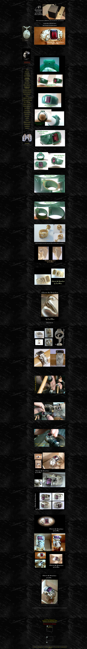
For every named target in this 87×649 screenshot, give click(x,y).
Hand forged (27, 108)
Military (27, 96)
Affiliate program (27, 122)
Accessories (27, 110)
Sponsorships (27, 124)
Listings (27, 118)
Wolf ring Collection (27, 92)
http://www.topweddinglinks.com (49, 621)
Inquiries (27, 128)
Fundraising (27, 126)
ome (27, 69)
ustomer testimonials (27, 78)
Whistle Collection (27, 106)
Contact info (27, 73)
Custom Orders (27, 75)
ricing (27, 120)
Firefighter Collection (27, 98)
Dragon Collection (27, 104)
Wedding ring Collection (27, 87)
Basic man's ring (27, 84)
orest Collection (27, 94)
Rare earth (27, 116)
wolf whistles (27, 143)
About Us (27, 71)
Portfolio (27, 80)
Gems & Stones (27, 112)
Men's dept (27, 82)
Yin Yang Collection (27, 89)
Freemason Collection (27, 100)
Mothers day (27, 114)
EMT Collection (27, 102)
